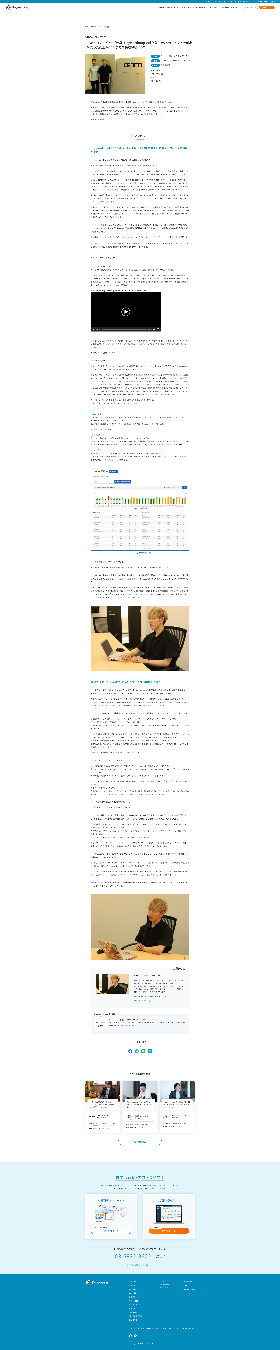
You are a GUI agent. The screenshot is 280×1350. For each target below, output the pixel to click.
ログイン (272, 1)
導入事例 (180, 7)
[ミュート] (154, 329)
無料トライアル (266, 7)
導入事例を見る (140, 1141)
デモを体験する (201, 7)
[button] (125, 311)
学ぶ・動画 (234, 7)
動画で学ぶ (133, 1320)
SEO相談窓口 (224, 7)
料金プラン (190, 7)
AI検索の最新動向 (136, 1316)
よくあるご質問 (262, 1)
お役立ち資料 (189, 1282)
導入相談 (238, 1)
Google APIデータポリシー (183, 1328)
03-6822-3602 (133, 1256)
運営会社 (141, 1328)
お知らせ (132, 1328)
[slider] (124, 329)
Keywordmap (164, 1285)
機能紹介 (162, 7)
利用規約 (149, 1328)
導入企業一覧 (134, 1293)
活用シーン (171, 7)
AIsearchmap (164, 1287)
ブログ (253, 1)
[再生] (94, 329)
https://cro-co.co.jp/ (142, 1001)
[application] (126, 311)
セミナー (245, 1)
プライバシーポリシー (163, 1328)
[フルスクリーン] (158, 329)
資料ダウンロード (250, 7)
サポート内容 (212, 7)
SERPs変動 (96, 450)
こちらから (100, 119)
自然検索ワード (98, 435)
